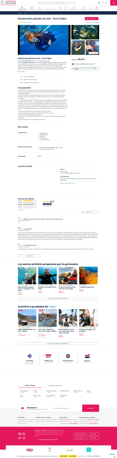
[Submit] (40, 2)
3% (35, 206)
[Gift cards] (99, 3)
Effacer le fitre (21, 210)
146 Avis (28, 22)
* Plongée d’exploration (86, 287)
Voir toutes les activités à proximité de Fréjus (58, 343)
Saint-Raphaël (27, 327)
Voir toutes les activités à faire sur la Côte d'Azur (48, 439)
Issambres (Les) (93, 327)
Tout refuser (72, 456)
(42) (64, 327)
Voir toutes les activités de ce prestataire (58, 298)
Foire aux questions (22, 423)
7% (35, 204)
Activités (20, 13)
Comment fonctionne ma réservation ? (26, 419)
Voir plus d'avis (29, 255)
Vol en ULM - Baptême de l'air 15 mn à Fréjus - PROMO (47, 330)
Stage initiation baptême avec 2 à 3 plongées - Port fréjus (26, 288)
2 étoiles (20, 206)
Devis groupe (93, 434)
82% (35, 200)
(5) (23, 285)
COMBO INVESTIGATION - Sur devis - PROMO (27, 330)
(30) (44, 327)
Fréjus (25, 13)
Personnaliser (81, 456)
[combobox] (56, 2)
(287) (44, 285)
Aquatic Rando (72, 183)
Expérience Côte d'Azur (52, 419)
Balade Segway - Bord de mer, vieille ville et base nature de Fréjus (66, 331)
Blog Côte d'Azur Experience (53, 421)
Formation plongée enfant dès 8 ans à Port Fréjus (67, 288)
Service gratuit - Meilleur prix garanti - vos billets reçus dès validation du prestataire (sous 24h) (85, 64)
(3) (23, 327)
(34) (85, 327)
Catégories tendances (55, 385)
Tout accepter (63, 456)
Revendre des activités (40, 421)
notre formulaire (74, 423)
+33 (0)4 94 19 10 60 (64, 419)
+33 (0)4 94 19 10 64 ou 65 (93, 419)
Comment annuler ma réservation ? (25, 421)
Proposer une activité (40, 419)
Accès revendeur (80, 438)
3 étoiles (20, 204)
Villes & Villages (30, 385)
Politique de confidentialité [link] (93, 456)
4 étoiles (20, 202)
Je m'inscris (91, 408)
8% (35, 202)
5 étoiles (20, 200)
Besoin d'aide (93, 438)
